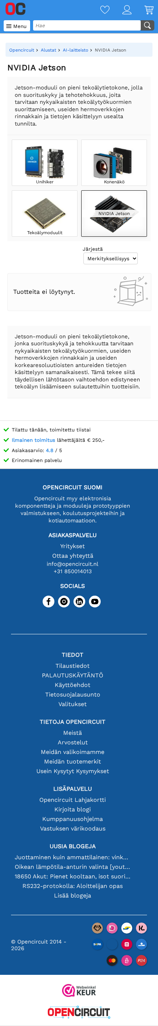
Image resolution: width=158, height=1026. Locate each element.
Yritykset (72, 546)
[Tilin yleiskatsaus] (120, 10)
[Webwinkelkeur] (79, 991)
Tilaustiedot (72, 665)
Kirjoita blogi (72, 809)
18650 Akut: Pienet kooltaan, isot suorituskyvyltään (72, 876)
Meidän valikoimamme (72, 751)
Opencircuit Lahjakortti (72, 799)
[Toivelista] (98, 10)
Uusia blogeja (73, 846)
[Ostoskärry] (143, 10)
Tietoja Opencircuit (72, 721)
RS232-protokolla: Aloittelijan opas (72, 885)
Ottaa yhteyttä (72, 555)
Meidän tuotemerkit (72, 761)
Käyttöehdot (72, 684)
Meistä (72, 732)
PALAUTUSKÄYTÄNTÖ (72, 675)
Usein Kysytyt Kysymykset (72, 771)
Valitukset (72, 704)
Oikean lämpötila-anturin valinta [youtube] (72, 866)
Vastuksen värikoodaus (72, 828)
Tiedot (72, 654)
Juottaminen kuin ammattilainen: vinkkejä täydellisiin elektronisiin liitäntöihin (72, 857)
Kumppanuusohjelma (72, 818)
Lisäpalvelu (72, 788)
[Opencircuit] (79, 1013)
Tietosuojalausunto (72, 694)
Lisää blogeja (72, 895)
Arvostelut (73, 742)
